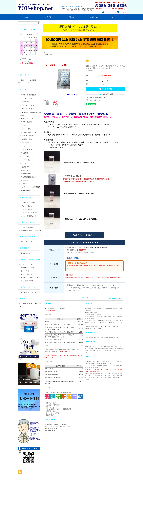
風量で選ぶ (25, 102)
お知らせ (22, 298)
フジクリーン (26, 146)
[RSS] (20, 473)
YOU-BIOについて (26, 242)
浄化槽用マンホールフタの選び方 (31, 230)
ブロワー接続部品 (26, 149)
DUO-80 (23, 80)
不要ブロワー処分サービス (28, 287)
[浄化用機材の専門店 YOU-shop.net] (36, 13)
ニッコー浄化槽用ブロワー (29, 216)
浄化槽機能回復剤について (28, 237)
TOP (26, 17)
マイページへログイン (110, 12)
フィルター (25, 125)
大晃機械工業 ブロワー (28, 268)
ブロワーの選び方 (26, 206)
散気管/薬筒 (25, 167)
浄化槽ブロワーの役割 (28, 203)
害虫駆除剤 (24, 180)
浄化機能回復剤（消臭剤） (29, 177)
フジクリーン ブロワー (28, 264)
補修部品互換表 (24, 248)
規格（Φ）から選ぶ (28, 136)
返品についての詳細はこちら (97, 97)
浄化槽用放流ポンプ (27, 173)
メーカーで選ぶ (27, 98)
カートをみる (123, 12)
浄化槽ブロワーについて (27, 198)
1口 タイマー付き (28, 105)
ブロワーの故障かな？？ (28, 209)
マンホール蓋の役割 (27, 227)
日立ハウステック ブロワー (30, 274)
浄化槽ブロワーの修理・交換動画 (30, 259)
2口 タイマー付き (28, 109)
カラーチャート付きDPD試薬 (31, 187)
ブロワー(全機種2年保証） (29, 95)
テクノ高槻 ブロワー (28, 281)
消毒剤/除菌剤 (25, 190)
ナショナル (25, 143)
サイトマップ (116, 17)
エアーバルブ (26, 156)
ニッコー (28, 83)
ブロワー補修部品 (26, 122)
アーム (24, 163)
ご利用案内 (49, 17)
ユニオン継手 (26, 160)
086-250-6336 (52, 428)
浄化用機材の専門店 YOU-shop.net (71, 6)
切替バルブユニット (27, 118)
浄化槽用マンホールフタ (28, 132)
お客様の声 (94, 17)
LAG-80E (33, 80)
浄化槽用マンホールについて (28, 222)
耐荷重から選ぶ (27, 139)
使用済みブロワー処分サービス (30, 292)
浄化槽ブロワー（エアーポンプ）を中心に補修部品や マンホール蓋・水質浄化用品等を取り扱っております (77, 9)
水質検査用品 (48, 54)
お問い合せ (71, 17)
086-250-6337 (52, 430)
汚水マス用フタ (26, 170)
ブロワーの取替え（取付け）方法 (31, 212)
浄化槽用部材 (25, 153)
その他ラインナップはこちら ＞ (84, 235)
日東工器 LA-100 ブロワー (30, 277)
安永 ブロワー (26, 271)
